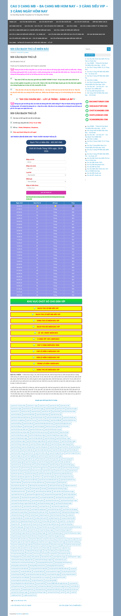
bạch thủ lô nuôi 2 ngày (55, 456)
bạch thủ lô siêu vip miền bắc (63, 462)
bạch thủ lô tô (15, 467)
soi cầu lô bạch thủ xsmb (58, 577)
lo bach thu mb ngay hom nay (56, 536)
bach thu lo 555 (25, 411)
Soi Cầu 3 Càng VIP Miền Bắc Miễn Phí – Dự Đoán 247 (27, 34)
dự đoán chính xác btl (41, 518)
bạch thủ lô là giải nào (42, 447)
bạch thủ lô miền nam (59, 450)
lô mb (45, 550)
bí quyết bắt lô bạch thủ (17, 488)
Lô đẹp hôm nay (65, 548)
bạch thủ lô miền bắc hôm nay (43, 450)
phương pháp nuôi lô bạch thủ (19, 565)
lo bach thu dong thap (66, 524)
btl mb (27, 488)
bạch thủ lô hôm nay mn (36, 429)
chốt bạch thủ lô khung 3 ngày (70, 512)
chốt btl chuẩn (34, 515)
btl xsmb (43, 488)
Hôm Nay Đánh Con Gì (100, 22)
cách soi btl (30, 491)
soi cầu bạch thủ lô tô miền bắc (38, 568)
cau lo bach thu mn (44, 506)
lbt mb (37, 521)
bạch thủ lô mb (15, 450)
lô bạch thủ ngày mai (17, 542)
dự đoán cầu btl (29, 518)
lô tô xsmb (29, 553)
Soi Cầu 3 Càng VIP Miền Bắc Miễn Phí (66, 30)
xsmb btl (73, 592)
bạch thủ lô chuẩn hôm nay (54, 417)
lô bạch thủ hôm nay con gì (45, 527)
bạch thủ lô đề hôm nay (69, 420)
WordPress (19, 614)
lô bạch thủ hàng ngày (17, 527)
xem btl (63, 592)
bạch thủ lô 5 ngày (72, 408)
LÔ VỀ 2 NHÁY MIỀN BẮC (48, 333)
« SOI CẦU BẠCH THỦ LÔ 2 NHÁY (20, 605)
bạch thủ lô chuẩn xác (69, 417)
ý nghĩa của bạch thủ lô (29, 595)
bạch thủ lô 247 (27, 408)
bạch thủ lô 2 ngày (16, 408)
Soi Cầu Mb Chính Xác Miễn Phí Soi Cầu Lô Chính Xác (66, 34)
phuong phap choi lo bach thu (63, 562)
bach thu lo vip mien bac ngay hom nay (21, 476)
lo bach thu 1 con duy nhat (66, 521)
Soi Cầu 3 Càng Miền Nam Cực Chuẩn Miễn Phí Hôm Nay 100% (30, 30)
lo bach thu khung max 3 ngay (72, 533)
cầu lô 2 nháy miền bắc (69, 494)
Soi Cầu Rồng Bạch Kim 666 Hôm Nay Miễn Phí (66, 38)
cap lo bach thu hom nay (18, 494)
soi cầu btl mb (15, 571)
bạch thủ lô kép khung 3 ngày (37, 435)
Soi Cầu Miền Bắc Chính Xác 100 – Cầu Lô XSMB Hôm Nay (28, 38)
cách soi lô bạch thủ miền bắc (43, 491)
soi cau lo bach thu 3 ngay (53, 571)
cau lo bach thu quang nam (38, 509)
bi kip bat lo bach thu (70, 485)
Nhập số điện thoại (32, 185)
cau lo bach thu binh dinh (47, 497)
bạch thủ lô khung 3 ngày (68, 441)
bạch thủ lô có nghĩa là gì (18, 420)
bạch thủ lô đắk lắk (56, 420)
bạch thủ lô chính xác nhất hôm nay (21, 417)
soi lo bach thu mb (31, 586)
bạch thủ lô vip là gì (31, 473)
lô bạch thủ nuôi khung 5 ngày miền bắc (22, 545)
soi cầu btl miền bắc (26, 571)
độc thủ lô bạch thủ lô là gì (58, 515)
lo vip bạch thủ (53, 553)
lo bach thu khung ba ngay (54, 533)
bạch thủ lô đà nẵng (43, 420)
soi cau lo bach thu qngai (53, 574)
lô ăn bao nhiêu (45, 521)
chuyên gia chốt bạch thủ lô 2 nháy (46, 400)
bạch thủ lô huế (54, 432)
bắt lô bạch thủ (62, 482)
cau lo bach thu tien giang (70, 509)
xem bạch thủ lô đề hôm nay (54, 589)
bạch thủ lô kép (64, 432)
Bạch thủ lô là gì (15, 447)
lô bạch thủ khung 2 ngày (46, 530)
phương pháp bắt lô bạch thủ (45, 562)
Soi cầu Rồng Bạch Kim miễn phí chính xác (22, 583)
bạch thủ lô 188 (65, 405)
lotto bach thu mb (46, 556)
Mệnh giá (29, 179)
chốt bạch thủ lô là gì (16, 515)
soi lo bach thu (73, 583)
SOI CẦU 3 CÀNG (72, 26)
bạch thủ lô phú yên (39, 459)
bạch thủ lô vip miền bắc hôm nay (63, 473)
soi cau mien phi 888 (50, 580)
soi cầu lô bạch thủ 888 (17, 574)
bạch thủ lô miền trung (17, 453)
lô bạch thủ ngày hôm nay (74, 539)
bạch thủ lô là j (53, 447)
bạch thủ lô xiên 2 (16, 479)
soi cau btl (73, 568)
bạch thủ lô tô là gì (26, 467)
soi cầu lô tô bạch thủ (37, 580)
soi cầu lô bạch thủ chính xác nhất (35, 574)
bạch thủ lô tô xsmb (55, 467)
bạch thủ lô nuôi (42, 456)
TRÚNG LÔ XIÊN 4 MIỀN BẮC (48, 364)
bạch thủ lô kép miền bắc (36, 438)
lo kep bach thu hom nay (18, 550)
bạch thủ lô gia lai (39, 426)
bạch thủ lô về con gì (35, 470)
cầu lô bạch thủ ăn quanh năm (29, 497)
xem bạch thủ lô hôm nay (71, 589)
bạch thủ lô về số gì (48, 470)
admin (27, 52)
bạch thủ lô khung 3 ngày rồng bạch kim (62, 444)
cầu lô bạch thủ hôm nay (52, 500)
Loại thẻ (28, 172)
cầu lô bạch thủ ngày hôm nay (59, 506)
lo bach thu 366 (26, 524)
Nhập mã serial (31, 166)
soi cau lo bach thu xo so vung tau (40, 577)
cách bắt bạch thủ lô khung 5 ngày (57, 488)
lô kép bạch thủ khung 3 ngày (34, 550)
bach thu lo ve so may (61, 470)
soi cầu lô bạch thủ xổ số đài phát (20, 577)
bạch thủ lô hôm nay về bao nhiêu (20, 432)
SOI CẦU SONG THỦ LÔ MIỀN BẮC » (70, 605)
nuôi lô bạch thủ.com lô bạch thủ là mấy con (23, 562)
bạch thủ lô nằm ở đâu (41, 453)
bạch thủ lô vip (73, 470)
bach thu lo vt (38, 476)
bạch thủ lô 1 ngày (32, 405)
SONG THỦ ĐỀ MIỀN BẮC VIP (48, 370)
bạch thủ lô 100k (54, 405)
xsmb (67, 592)
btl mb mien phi (35, 488)
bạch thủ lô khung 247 (53, 441)
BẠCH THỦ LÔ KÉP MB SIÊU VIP (48, 314)
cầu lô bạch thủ (15, 497)
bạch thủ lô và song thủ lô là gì (19, 470)
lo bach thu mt (61, 539)
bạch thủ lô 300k (50, 408)
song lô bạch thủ (15, 589)
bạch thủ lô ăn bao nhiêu (68, 411)
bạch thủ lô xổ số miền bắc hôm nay (49, 479)
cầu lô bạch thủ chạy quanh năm (64, 497)
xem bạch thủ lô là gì (53, 592)
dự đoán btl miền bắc (17, 518)
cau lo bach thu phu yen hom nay (20, 509)
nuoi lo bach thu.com (60, 559)
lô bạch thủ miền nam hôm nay (19, 539)
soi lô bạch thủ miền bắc (44, 586)
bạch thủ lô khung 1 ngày (63, 438)
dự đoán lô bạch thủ (54, 518)
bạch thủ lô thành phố (42, 465)
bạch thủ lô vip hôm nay (17, 473)
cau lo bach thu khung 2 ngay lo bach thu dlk (23, 503)
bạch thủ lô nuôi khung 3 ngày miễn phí (22, 459)
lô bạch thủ (54, 521)
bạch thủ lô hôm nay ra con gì (53, 429)
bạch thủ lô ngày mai (17, 456)
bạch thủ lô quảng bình (66, 459)
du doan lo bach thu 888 (68, 518)
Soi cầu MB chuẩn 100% (28, 22)
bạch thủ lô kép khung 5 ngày (19, 438)
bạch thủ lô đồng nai (16, 426)
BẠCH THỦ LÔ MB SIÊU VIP (48, 308)
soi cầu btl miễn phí (38, 571)
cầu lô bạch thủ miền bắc (30, 506)
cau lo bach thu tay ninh (54, 509)
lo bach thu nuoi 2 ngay (44, 542)
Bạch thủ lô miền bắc (27, 450)
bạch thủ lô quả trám (52, 459)
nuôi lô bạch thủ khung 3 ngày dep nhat (22, 559)
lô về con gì (37, 553)
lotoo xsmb (27, 556)
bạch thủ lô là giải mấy (28, 447)
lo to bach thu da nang (63, 550)
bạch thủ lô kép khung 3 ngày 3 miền (57, 435)
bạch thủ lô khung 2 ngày (18, 441)
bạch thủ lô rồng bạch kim (46, 462)
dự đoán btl (70, 515)
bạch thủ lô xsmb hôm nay (68, 479)
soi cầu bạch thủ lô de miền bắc (19, 568)
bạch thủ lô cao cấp (56, 414)
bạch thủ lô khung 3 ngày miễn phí (40, 444)
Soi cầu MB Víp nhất (46, 22)
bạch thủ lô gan (28, 426)
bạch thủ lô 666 (36, 411)
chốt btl (26, 515)
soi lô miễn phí (75, 586)
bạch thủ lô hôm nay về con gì (39, 432)
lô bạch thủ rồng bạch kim (42, 545)
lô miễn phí (52, 550)
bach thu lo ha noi (51, 426)
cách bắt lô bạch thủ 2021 (18, 491)
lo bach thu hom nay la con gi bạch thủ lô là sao (68, 527)
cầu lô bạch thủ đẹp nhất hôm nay (20, 500)
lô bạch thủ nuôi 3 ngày (59, 542)
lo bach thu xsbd (15, 548)
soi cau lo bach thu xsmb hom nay (20, 580)
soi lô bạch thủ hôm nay (17, 586)
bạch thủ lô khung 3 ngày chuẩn (20, 444)
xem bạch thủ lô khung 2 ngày (19, 592)
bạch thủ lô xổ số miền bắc (30, 479)
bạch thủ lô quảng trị (31, 462)
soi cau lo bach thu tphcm (69, 574)
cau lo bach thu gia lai (38, 500)
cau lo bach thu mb (16, 506)
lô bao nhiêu (46, 548)
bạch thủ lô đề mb (28, 423)
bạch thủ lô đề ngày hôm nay (63, 423)
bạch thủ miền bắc (16, 482)
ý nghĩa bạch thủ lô (16, 595)
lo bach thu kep (33, 530)
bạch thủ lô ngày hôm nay (57, 453)
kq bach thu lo (15, 521)
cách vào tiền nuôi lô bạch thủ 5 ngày (63, 491)
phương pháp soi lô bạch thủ (37, 565)
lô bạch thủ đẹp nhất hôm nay (50, 524)
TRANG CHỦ (13, 22)
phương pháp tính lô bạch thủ (55, 565)
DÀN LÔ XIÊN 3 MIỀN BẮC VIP (48, 357)
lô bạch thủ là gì (15, 536)
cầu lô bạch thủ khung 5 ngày (63, 503)
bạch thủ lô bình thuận (42, 414)
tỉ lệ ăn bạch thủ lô (40, 589)
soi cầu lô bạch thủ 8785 (68, 571)
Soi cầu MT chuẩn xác (81, 22)
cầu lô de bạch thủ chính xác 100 (38, 512)
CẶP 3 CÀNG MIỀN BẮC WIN (48, 345)
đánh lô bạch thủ (44, 515)
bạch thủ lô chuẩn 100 (39, 417)
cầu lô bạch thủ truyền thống (19, 512)
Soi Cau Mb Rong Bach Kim (96, 34)
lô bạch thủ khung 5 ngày (39, 533)
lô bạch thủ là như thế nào (29, 536)
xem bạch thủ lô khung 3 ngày (37, 592)
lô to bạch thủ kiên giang (18, 553)
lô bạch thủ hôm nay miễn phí (19, 530)
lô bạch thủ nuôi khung (73, 542)
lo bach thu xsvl (26, 548)
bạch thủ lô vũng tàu (49, 476)
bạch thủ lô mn (29, 453)
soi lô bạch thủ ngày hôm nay (61, 586)
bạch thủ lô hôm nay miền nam (19, 429)
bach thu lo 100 (43, 405)
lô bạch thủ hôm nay (30, 527)
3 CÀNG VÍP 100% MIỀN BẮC (48, 339)
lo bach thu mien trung (49, 539)
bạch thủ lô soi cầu (16, 465)
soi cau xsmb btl (40, 583)
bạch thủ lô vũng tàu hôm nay (65, 476)
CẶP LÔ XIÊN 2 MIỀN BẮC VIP (48, 351)
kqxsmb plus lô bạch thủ (27, 521)
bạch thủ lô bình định (29, 414)
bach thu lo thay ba (55, 465)
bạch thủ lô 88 (56, 411)
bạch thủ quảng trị (51, 482)
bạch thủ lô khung (49, 438)
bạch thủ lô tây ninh (28, 465)
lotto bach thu (36, 556)
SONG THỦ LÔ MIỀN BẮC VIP (48, 321)
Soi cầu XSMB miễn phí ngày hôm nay (57, 583)
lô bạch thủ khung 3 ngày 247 (63, 530)
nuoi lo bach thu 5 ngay (59, 556)
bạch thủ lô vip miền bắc (45, 473)
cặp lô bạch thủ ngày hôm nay (34, 494)
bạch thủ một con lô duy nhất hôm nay (33, 482)
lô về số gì (44, 553)
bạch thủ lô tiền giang (68, 465)
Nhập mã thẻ (30, 159)
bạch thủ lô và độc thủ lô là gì (70, 467)
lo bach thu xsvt (36, 548)
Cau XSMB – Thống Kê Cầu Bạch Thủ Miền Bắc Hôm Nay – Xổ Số (30, 42)
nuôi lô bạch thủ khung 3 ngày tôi (44, 559)
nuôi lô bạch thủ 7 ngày (73, 556)
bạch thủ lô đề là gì (16, 423)
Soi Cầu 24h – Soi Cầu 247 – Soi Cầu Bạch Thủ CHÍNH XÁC (44, 26)
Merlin (26, 614)
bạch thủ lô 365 (60, 408)
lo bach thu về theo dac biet (72, 545)
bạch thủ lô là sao (75, 447)
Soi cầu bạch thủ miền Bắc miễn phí (59, 568)
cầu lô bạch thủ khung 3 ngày (45, 503)
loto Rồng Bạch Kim (16, 556)
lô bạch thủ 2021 (15, 524)
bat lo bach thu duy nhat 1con (19, 485)
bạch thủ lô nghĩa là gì (30, 456)
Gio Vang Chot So (15, 26)
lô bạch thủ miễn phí (35, 539)
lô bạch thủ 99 (36, 524)
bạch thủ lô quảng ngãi (17, 462)
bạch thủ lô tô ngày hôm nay (40, 467)
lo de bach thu (55, 548)
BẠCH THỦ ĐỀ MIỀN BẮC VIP (48, 327)
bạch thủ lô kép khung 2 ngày (19, 435)
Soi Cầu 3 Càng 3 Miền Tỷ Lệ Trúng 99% (94, 26)
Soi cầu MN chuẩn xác (63, 22)
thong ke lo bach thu (27, 589)
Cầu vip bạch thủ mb (54, 512)
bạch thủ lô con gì (31, 420)
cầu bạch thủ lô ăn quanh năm (53, 494)
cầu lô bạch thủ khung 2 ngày (69, 500)
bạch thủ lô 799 (46, 411)
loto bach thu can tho (65, 553)
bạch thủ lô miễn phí (72, 450)
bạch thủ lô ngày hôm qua (73, 453)
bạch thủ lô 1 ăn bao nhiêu (18, 405)
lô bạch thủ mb (42, 536)
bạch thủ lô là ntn (64, 447)
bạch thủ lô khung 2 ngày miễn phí (36, 441)
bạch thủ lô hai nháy (63, 426)
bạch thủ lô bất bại (16, 414)
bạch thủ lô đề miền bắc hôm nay (44, 423)
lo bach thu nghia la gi (30, 542)
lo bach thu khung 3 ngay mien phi (20, 533)
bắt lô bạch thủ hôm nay (56, 485)
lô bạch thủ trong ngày (57, 545)
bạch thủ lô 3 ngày (38, 408)
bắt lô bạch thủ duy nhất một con (38, 485)
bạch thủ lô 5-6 (15, 411)
